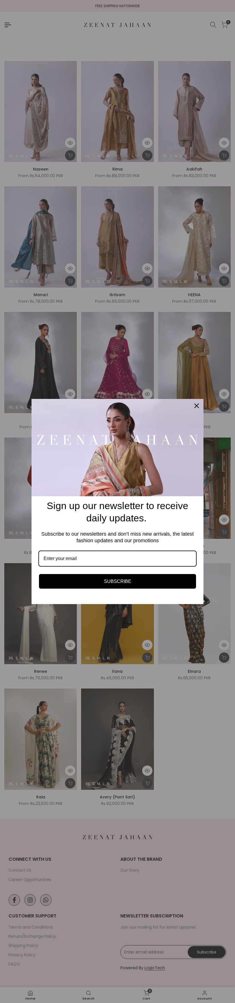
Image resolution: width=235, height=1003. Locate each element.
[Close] (196, 406)
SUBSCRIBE (117, 581)
